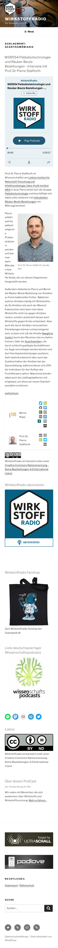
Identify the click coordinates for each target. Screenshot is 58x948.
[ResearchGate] (40, 413)
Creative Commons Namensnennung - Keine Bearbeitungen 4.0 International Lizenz (27, 469)
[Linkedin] (44, 417)
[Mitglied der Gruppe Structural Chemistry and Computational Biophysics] (40, 417)
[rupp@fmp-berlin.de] (44, 413)
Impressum (11, 885)
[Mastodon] (44, 408)
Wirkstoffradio (25, 19)
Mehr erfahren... (38, 800)
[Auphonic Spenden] (44, 426)
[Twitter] (40, 403)
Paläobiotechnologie (16, 193)
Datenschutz (27, 885)
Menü (31, 31)
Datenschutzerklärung (16, 936)
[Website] (40, 436)
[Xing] (38, 422)
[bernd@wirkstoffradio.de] (44, 422)
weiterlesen (12, 393)
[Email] (44, 436)
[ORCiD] (44, 403)
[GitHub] (40, 408)
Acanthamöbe (33, 341)
